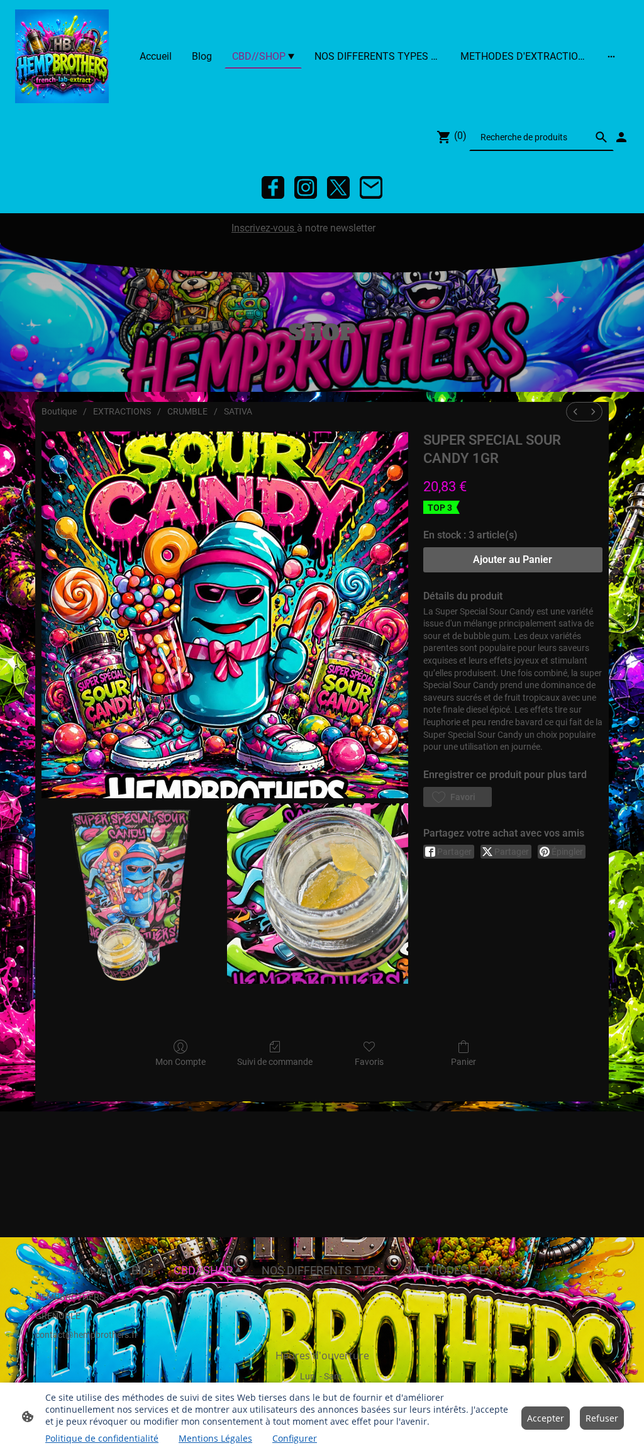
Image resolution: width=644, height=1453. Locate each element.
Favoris (369, 1062)
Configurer (294, 1438)
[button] (457, 797)
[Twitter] (338, 187)
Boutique (59, 411)
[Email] (371, 187)
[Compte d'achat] (621, 137)
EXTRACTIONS (122, 411)
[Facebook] (273, 187)
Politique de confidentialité (101, 1438)
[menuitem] (575, 412)
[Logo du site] (62, 56)
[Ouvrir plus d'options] (611, 57)
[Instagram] (305, 187)
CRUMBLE (187, 411)
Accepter (545, 1418)
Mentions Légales (215, 1438)
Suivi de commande (275, 1062)
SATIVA (238, 411)
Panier (463, 1062)
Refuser (602, 1418)
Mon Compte (180, 1062)
